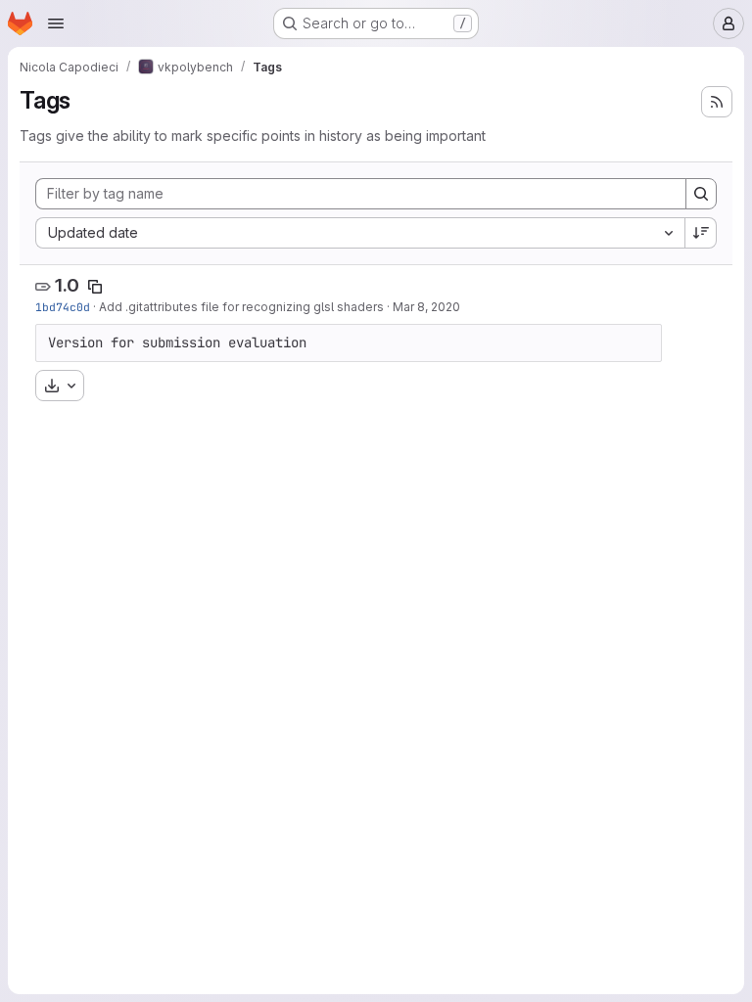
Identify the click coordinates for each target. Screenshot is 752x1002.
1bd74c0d (62, 306)
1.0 (67, 285)
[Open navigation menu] (55, 23)
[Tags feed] (716, 101)
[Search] (701, 193)
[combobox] (359, 233)
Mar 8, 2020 (426, 306)
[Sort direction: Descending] (701, 233)
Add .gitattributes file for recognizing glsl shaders (241, 306)
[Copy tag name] (95, 286)
